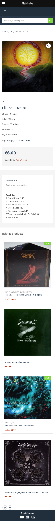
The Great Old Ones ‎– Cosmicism (19, 425)
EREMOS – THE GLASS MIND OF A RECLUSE (24, 295)
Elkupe (10, 140)
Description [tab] (11, 180)
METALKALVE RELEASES (23, 292)
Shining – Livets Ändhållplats (18, 362)
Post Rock (25, 140)
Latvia (17, 140)
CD (11, 31)
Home (5, 31)
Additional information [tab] (16, 185)
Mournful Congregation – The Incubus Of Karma (26, 492)
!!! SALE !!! (8, 292)
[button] (48, 45)
